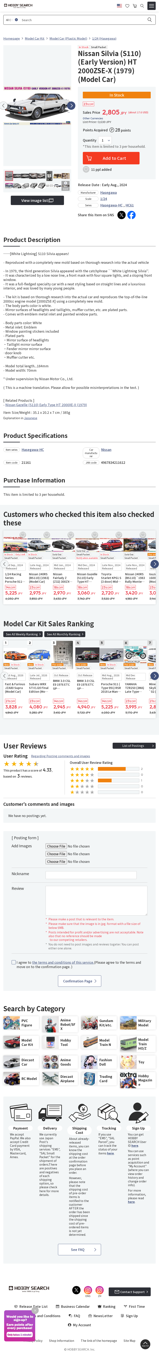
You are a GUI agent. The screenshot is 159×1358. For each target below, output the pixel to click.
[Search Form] (142, 6)
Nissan (106, 449)
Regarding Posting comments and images (60, 756)
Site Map (129, 1340)
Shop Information (61, 1340)
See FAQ (77, 1249)
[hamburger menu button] (151, 6)
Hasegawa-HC (111, 205)
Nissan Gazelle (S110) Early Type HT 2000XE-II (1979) (46, 404)
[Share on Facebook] (131, 215)
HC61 (129, 205)
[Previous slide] (4, 564)
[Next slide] (71, 105)
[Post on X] (121, 215)
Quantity (89, 140)
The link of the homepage (99, 1340)
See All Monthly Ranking (64, 634)
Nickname (20, 873)
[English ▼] (119, 5)
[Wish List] (127, 5)
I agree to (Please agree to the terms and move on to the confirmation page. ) (79, 964)
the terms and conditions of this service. (63, 962)
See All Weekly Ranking (22, 634)
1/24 (103, 198)
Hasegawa (108, 192)
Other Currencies (93, 118)
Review (18, 888)
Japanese (30, 418)
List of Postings (133, 746)
